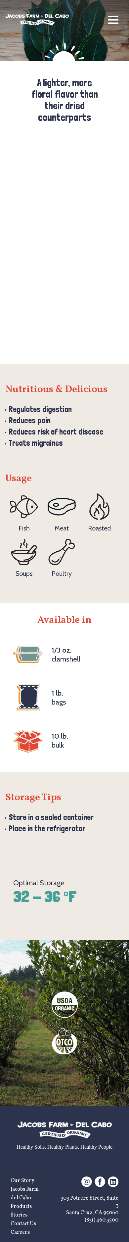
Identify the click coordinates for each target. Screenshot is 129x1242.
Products (21, 1206)
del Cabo (21, 1198)
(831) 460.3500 (101, 1220)
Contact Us (23, 1223)
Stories (19, 1215)
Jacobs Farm (25, 1189)
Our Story (22, 1180)
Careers (20, 1232)
